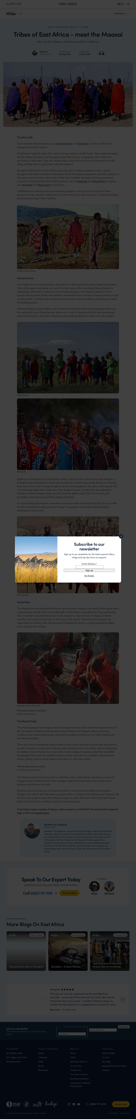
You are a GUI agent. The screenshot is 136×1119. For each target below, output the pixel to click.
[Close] (121, 536)
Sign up (89, 570)
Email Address (89, 563)
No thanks (89, 575)
